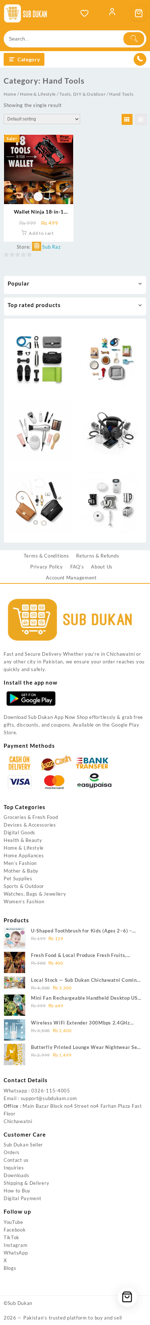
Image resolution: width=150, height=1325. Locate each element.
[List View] (140, 119)
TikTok (11, 1237)
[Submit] (133, 38)
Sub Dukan (20, 1303)
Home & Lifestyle (38, 94)
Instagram (15, 1245)
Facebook (15, 1230)
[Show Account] (112, 13)
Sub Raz (51, 247)
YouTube (13, 1222)
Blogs (10, 1268)
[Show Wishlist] (86, 13)
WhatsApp (16, 1253)
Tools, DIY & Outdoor (82, 94)
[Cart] (138, 13)
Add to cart (41, 233)
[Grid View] (127, 119)
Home (10, 94)
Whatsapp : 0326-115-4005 (37, 1091)
